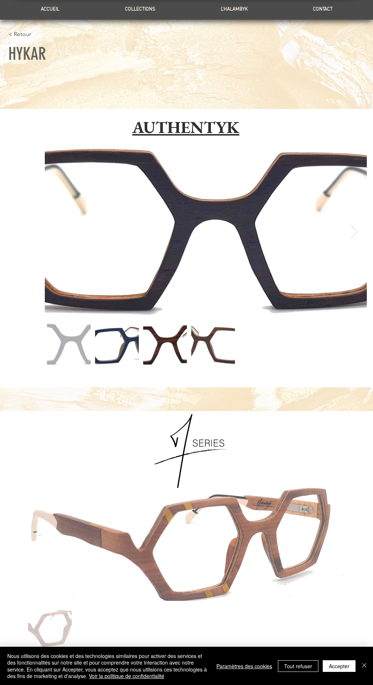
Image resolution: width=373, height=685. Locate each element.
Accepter (339, 666)
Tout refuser (298, 666)
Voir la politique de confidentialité (126, 676)
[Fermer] (364, 666)
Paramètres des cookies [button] (244, 666)
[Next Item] (354, 231)
